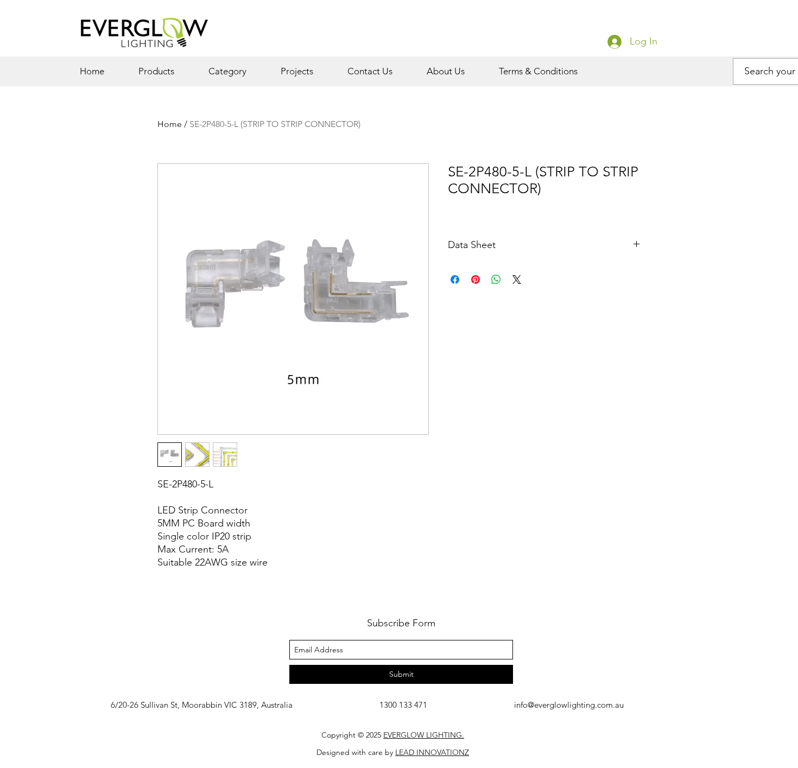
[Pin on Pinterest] (475, 279)
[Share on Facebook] (454, 279)
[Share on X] (516, 279)
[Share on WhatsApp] (496, 279)
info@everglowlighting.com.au (569, 705)
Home (169, 124)
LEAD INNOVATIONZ (432, 752)
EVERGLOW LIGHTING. (423, 735)
